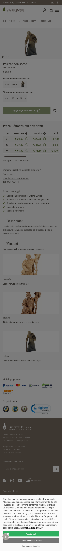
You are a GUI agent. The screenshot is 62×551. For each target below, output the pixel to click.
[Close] (8, 534)
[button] (6, 536)
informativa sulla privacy (31, 528)
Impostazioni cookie (31, 546)
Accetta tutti (31, 534)
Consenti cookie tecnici (31, 540)
